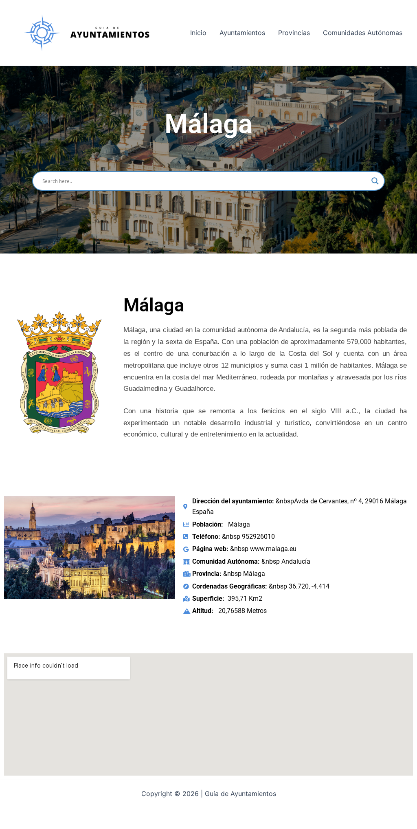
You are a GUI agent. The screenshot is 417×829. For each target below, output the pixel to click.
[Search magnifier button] (375, 181)
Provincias (294, 33)
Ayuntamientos (242, 33)
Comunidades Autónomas (362, 33)
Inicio (198, 33)
